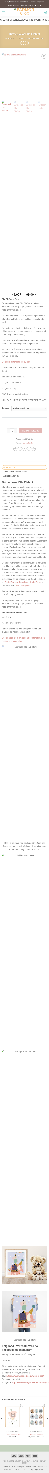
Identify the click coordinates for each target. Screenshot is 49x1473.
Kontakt (24, 6)
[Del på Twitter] (24, 449)
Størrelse (5, 408)
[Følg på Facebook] (35, 6)
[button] (3, 12)
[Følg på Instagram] (38, 6)
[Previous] (2, 1424)
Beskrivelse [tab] (9, 467)
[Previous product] (27, 43)
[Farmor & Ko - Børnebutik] (24, 12)
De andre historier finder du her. (16, 362)
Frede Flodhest (11, 582)
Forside (9, 38)
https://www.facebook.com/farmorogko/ (25, 1376)
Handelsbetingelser (37, 2)
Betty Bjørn (24, 582)
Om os (31, 6)
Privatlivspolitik (13, 6)
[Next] (46, 1424)
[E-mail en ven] (29, 449)
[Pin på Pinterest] (34, 449)
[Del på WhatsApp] (15, 449)
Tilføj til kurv (30, 431)
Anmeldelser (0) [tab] (11, 476)
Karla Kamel (35, 582)
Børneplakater (35, 38)
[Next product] (22, 43)
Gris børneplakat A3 (12, 1434)
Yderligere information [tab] (15, 472)
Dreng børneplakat (36, 1434)
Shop (20, 38)
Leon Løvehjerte (22, 585)
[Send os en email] (40, 6)
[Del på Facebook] (20, 449)
